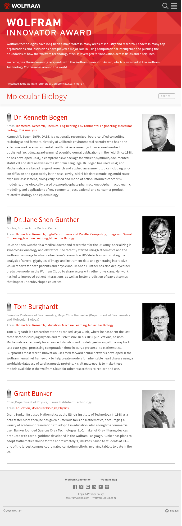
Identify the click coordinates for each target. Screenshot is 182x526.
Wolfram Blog (108, 479)
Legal (81, 494)
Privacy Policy (95, 494)
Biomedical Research (30, 126)
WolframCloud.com (104, 497)
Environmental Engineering (97, 126)
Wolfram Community (78, 479)
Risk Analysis (28, 130)
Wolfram (17, 510)
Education (53, 325)
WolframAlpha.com (77, 497)
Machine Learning (35, 238)
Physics (63, 408)
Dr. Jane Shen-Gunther (46, 219)
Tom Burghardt (36, 306)
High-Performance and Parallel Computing (76, 234)
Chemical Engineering (61, 126)
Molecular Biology (62, 238)
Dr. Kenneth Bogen (41, 117)
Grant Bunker (33, 393)
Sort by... (167, 96)
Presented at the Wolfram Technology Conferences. (44, 83)
